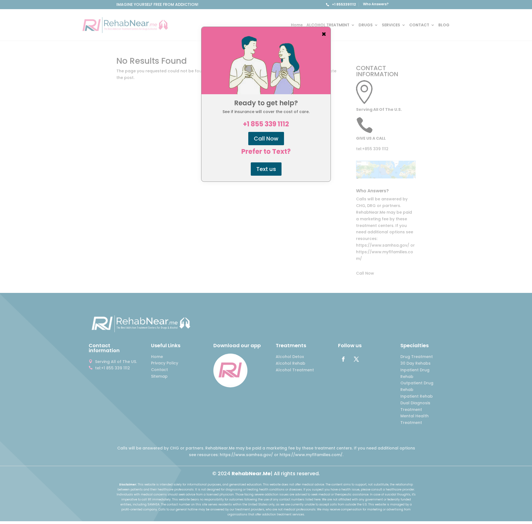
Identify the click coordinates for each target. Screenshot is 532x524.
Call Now (266, 138)
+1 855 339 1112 (266, 124)
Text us (266, 169)
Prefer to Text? (266, 151)
